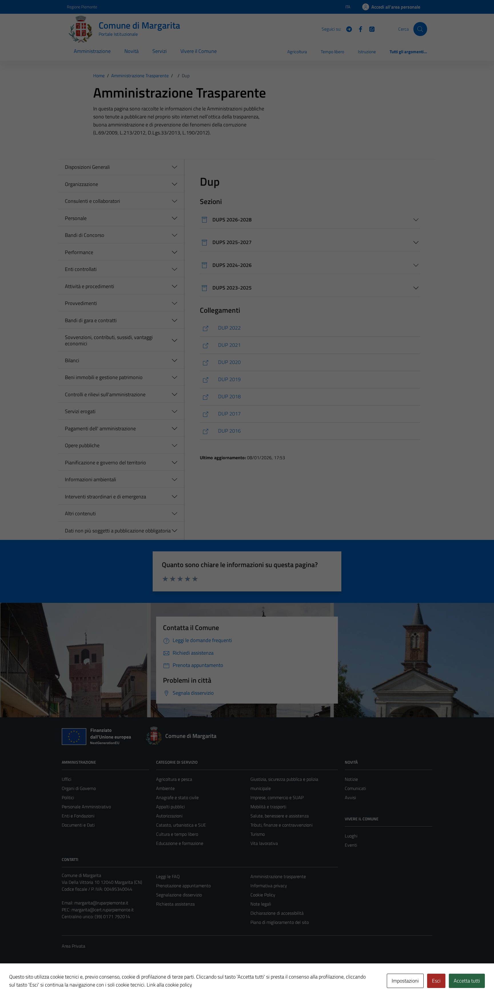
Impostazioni (405, 981)
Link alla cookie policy (169, 985)
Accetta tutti (467, 981)
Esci (436, 981)
